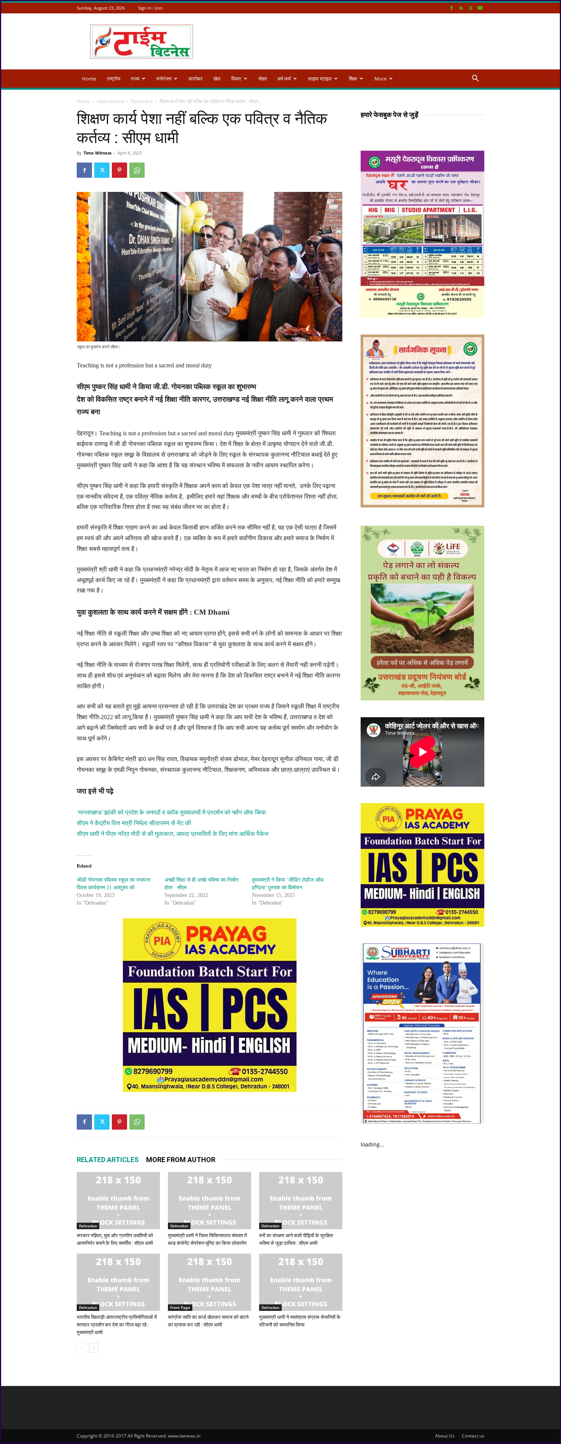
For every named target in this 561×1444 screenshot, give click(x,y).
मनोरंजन (163, 78)
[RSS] (461, 8)
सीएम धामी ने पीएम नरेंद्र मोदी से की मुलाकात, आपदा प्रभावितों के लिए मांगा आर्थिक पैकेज (172, 834)
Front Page (180, 1307)
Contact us (473, 1436)
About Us (445, 1436)
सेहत (262, 78)
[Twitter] (470, 8)
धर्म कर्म (284, 78)
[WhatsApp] (137, 170)
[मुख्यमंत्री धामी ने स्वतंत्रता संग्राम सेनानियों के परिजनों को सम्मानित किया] (300, 1282)
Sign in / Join (150, 8)
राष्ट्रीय (113, 78)
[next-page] (93, 1347)
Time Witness (97, 153)
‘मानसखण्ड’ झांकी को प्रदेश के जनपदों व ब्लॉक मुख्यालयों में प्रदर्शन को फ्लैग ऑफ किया (171, 812)
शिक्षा (353, 78)
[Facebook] (451, 8)
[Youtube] (480, 8)
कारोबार (196, 78)
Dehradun (141, 101)
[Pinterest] (119, 170)
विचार (236, 78)
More (380, 78)
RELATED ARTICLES (108, 1160)
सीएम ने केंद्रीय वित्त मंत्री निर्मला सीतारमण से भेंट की (134, 823)
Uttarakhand (110, 101)
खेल (217, 78)
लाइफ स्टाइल (320, 78)
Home (89, 78)
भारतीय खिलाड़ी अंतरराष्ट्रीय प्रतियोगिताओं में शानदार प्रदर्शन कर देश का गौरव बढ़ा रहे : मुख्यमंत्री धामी (117, 1324)
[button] (475, 79)
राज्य (135, 78)
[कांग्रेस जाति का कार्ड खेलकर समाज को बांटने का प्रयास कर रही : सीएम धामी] (209, 1282)
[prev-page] (81, 1347)
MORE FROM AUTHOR (180, 1160)
